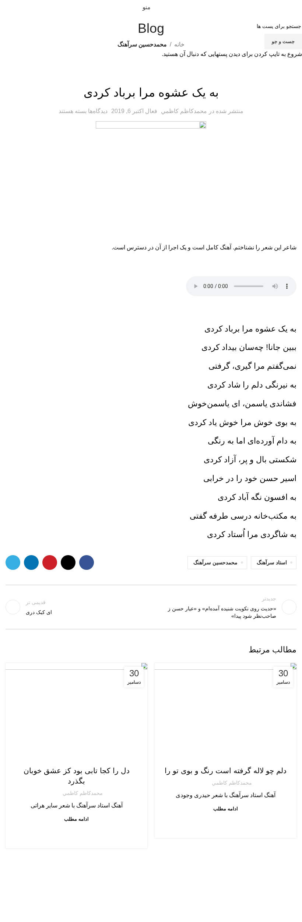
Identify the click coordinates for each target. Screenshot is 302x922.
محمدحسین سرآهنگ (226, 755)
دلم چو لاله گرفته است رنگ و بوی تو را (226, 771)
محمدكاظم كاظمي (232, 783)
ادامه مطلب (225, 808)
